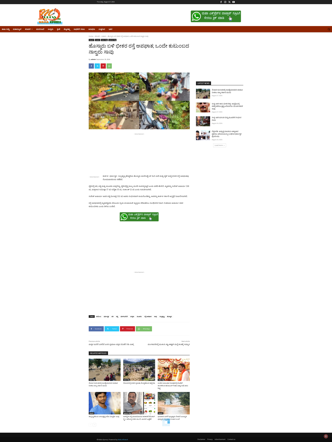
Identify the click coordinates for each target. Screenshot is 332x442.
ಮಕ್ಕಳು (132, 316)
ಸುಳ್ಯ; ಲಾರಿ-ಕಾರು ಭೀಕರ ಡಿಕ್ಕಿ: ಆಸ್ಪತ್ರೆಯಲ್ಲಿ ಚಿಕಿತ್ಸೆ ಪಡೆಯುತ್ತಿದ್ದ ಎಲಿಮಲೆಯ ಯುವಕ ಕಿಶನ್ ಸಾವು (227, 106)
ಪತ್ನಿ (117, 316)
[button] (329, 29)
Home (91, 36)
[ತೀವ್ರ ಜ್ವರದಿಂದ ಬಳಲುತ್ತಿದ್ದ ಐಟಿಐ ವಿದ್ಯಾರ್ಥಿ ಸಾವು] (105, 403)
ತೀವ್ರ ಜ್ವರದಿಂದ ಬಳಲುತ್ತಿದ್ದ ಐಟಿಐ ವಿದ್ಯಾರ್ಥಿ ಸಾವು (104, 416)
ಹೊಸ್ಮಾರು (169, 316)
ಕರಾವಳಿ (97, 36)
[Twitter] (229, 2)
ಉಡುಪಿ (104, 36)
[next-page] (94, 424)
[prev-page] (90, 424)
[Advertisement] (139, 153)
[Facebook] (221, 2)
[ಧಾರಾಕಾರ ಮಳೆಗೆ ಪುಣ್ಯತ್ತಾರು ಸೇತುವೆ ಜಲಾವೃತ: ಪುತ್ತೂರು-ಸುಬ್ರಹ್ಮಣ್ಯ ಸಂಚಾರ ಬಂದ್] (174, 403)
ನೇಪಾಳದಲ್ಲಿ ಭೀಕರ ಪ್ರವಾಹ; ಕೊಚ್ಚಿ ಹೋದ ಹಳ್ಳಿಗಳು (139, 383)
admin (93, 59)
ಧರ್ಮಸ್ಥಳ (106, 316)
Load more (219, 145)
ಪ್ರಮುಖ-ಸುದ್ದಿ (112, 40)
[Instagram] (225, 2)
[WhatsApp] (109, 66)
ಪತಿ (112, 316)
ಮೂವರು (139, 316)
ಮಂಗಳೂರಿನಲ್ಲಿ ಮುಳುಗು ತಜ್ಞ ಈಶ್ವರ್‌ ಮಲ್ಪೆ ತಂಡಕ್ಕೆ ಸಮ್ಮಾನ (169, 344)
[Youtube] (233, 2)
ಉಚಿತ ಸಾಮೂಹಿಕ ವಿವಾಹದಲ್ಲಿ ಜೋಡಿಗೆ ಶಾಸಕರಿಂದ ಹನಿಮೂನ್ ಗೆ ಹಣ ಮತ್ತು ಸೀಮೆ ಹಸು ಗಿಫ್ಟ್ (173, 385)
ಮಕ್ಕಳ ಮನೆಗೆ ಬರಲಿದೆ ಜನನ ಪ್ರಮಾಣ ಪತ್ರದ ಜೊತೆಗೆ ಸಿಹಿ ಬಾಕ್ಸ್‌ (112, 344)
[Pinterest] (103, 66)
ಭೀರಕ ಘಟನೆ (124, 316)
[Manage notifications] (326, 436)
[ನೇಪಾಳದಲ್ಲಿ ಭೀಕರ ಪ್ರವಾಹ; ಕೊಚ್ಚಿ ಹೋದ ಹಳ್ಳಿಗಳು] (139, 370)
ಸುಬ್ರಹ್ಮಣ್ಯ (162, 316)
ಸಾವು (155, 316)
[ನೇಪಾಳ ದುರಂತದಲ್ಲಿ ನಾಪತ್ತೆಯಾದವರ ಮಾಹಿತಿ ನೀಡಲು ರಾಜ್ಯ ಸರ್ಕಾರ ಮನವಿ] (105, 370)
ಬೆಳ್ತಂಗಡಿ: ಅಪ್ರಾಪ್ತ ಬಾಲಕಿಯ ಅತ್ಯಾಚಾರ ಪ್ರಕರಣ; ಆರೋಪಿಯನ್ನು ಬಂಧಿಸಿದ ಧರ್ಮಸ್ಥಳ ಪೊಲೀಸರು (226, 133)
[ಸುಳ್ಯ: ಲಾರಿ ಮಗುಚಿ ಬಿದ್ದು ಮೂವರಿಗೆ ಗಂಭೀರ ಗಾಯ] (203, 121)
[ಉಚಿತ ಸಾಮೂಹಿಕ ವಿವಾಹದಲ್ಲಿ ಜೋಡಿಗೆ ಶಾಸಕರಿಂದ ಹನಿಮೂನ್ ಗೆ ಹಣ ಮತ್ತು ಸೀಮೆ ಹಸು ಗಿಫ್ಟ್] (174, 370)
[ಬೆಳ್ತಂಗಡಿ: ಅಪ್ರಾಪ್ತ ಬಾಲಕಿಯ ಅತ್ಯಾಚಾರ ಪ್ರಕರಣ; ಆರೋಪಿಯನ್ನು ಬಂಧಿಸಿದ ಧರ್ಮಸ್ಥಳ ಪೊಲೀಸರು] (203, 135)
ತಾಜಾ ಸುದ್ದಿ (104, 40)
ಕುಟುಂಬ (98, 316)
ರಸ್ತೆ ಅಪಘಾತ (147, 316)
